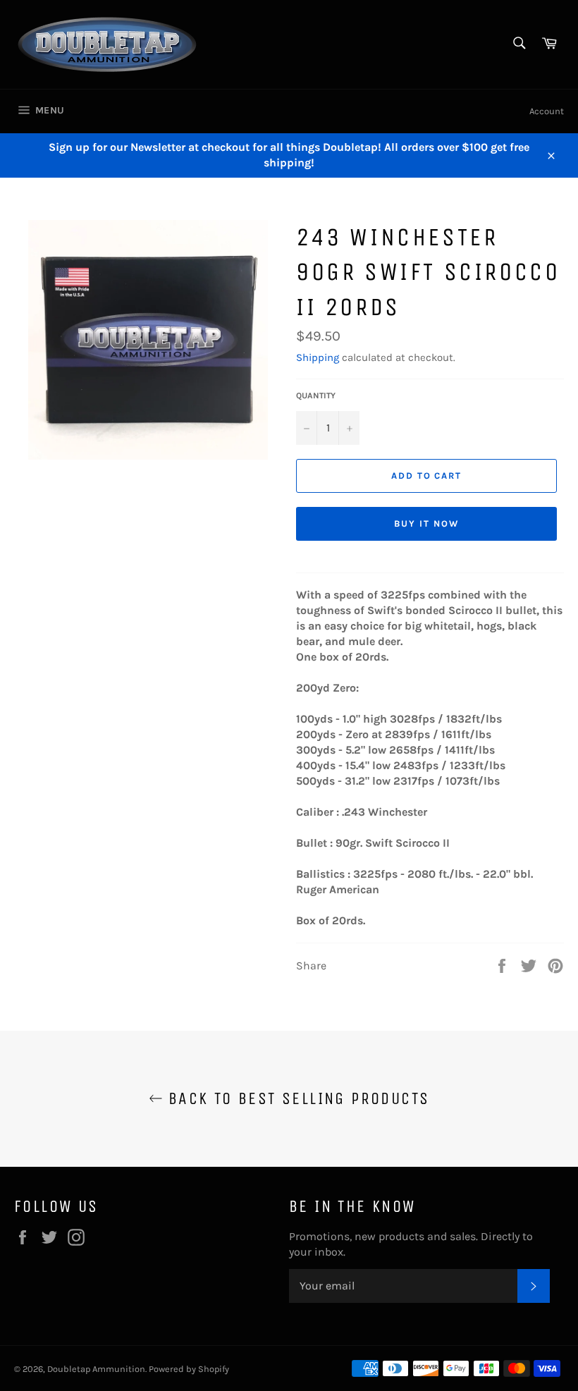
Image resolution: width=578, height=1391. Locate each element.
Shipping (317, 357)
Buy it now (426, 523)
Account (546, 111)
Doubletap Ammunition (96, 1369)
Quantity (316, 395)
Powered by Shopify (189, 1369)
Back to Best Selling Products (296, 1098)
